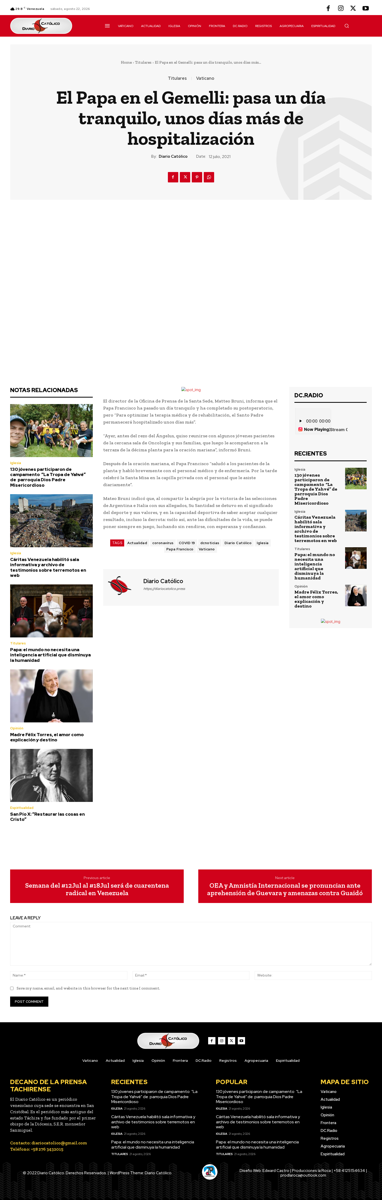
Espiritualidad (22, 807)
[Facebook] (328, 9)
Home (126, 62)
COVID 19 (187, 543)
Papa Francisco (180, 549)
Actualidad (137, 543)
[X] (353, 9)
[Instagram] (340, 9)
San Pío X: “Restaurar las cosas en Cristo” (47, 816)
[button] (346, 25)
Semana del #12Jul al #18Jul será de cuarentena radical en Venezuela (97, 889)
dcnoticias (209, 543)
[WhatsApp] (209, 177)
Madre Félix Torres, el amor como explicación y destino (47, 737)
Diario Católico (173, 156)
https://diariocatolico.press (164, 588)
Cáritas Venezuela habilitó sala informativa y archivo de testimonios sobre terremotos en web (48, 567)
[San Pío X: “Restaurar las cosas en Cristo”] (51, 775)
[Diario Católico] (122, 586)
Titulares (143, 62)
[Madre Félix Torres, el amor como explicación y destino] (51, 695)
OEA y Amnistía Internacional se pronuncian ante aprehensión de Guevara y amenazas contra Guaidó (285, 889)
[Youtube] (365, 9)
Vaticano (205, 78)
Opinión (16, 728)
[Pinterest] (197, 177)
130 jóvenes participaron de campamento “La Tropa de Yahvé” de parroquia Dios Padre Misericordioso (48, 477)
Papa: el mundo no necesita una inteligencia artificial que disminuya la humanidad (50, 655)
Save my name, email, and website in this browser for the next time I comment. (88, 988)
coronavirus (163, 543)
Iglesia (15, 463)
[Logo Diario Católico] (51, 26)
